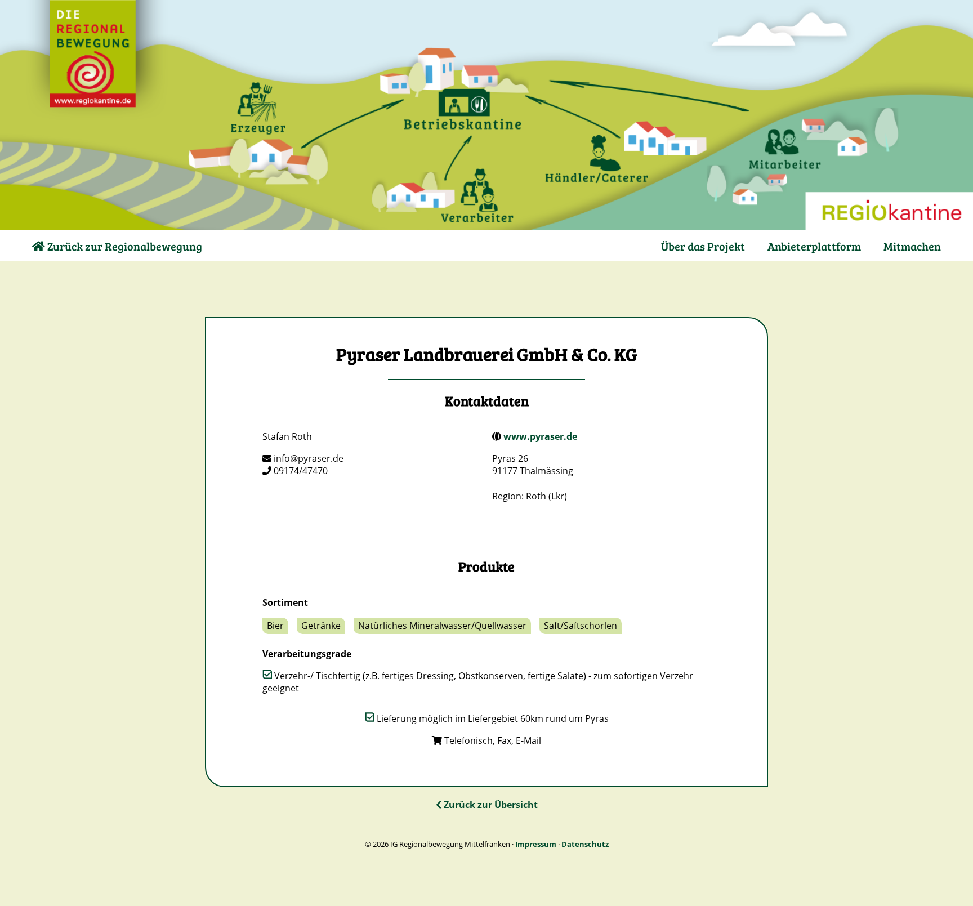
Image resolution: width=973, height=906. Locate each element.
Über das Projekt (703, 246)
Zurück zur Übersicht (489, 804)
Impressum (535, 844)
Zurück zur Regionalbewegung (123, 246)
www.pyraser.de (540, 436)
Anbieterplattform (814, 246)
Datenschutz (585, 844)
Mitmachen (912, 246)
